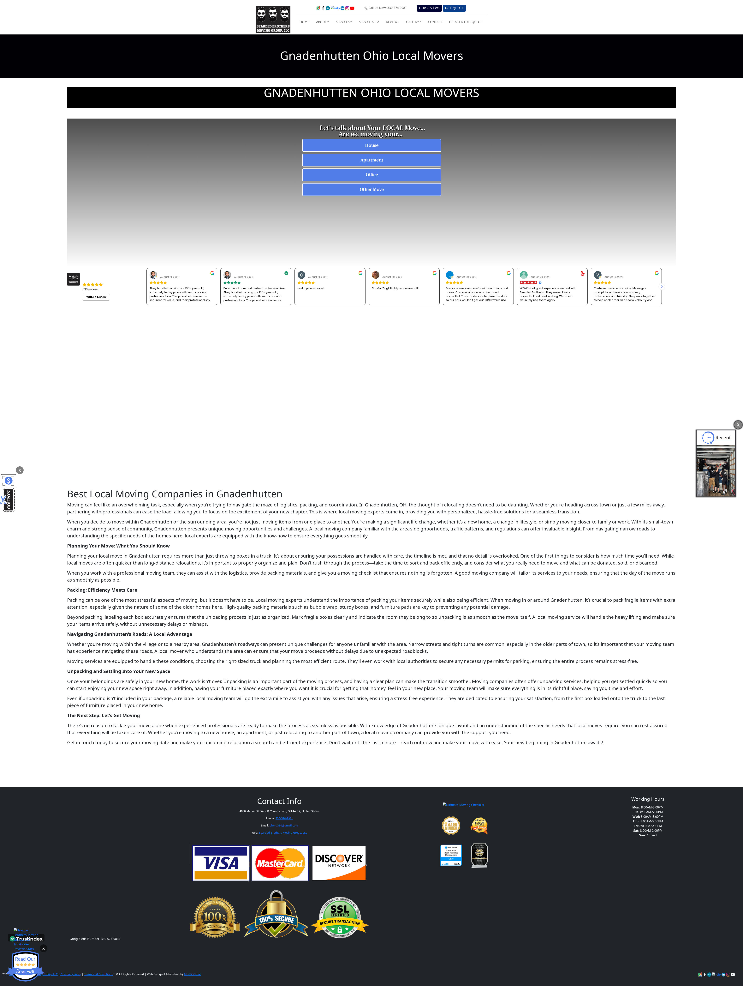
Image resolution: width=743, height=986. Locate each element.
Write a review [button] (96, 297)
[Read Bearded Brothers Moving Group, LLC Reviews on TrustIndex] (26, 938)
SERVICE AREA (369, 22)
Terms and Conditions (98, 974)
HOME (304, 22)
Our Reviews (429, 8)
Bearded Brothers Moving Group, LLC (283, 832)
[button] (662, 287)
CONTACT (435, 22)
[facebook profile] (323, 8)
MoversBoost (192, 974)
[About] (724, 974)
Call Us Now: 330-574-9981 (387, 8)
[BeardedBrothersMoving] (700, 974)
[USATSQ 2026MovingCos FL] (451, 855)
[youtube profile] (352, 8)
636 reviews (90, 289)
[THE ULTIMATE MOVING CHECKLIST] (463, 804)
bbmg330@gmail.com (284, 825)
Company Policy (70, 974)
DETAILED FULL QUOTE (466, 22)
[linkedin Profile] (717, 974)
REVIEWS (392, 22)
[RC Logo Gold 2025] (479, 825)
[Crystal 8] (479, 855)
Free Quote (454, 8)
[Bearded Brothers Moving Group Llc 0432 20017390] (709, 974)
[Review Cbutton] (25, 966)
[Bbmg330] (728, 974)
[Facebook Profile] (705, 974)
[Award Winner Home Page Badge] (451, 825)
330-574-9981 (284, 818)
